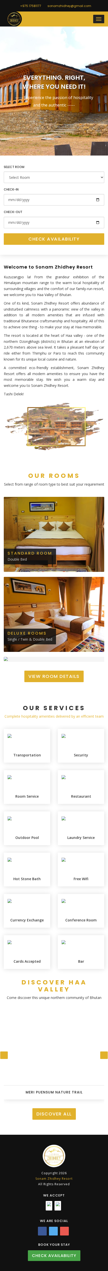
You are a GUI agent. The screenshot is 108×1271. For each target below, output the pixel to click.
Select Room (14, 167)
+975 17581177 (30, 6)
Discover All (54, 1114)
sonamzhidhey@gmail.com (69, 6)
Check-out (13, 212)
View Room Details (54, 676)
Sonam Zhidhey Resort (54, 1178)
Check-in (11, 189)
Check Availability (54, 239)
